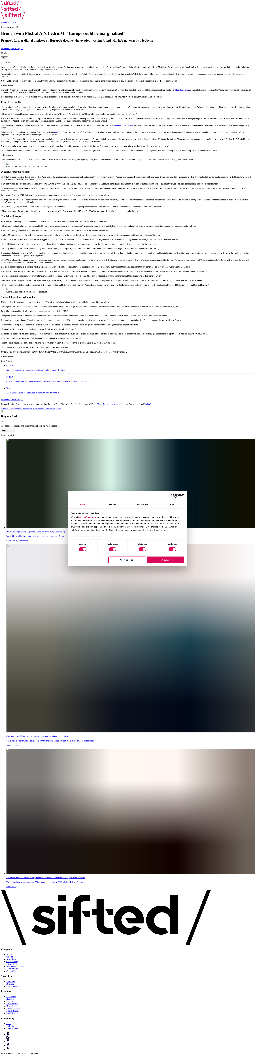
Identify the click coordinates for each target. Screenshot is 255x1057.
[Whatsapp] (130, 1037)
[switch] (112, 549)
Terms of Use (12, 969)
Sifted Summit (12, 1028)
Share (4, 58)
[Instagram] (130, 1041)
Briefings (10, 984)
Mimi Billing (11, 887)
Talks (8, 1023)
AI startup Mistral (182, 90)
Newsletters (11, 996)
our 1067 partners (87, 517)
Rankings (10, 999)
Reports (9, 1001)
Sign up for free (8, 431)
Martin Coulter (12, 745)
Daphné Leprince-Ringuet (12, 48)
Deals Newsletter (13, 986)
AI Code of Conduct (15, 966)
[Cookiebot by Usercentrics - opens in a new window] (172, 496)
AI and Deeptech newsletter (109, 404)
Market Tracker (12, 1011)
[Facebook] (130, 1045)
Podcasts (10, 1026)
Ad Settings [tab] (142, 504)
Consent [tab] (83, 504)
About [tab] (172, 504)
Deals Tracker (12, 1006)
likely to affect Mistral (124, 125)
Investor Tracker (13, 1008)
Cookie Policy (12, 961)
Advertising (11, 959)
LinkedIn (148, 404)
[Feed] (130, 1048)
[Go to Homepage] (10, 5)
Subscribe (10, 981)
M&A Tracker (12, 1013)
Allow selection (127, 560)
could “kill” (59, 132)
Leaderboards (12, 1004)
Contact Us (11, 971)
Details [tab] (112, 504)
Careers (9, 957)
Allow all (165, 560)
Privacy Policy (12, 964)
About (9, 954)
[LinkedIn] (130, 1033)
